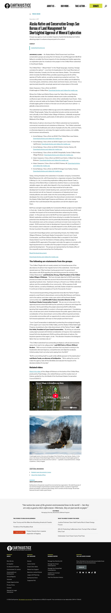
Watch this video (35, 371)
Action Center (31, 564)
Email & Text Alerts (32, 566)
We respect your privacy (25, 599)
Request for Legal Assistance (12, 591)
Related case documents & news (41, 472)
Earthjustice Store (32, 577)
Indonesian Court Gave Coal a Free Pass (71, 536)
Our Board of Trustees (13, 566)
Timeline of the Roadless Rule (23, 527)
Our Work (65, 6)
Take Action (80, 6)
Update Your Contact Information (54, 573)
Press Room (36, 14)
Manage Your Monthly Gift (55, 561)
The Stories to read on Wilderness (24, 518)
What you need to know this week (68, 518)
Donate (96, 6)
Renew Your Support (33, 569)
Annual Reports (11, 576)
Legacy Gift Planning (33, 575)
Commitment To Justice (14, 569)
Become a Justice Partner (34, 572)
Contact (9, 588)
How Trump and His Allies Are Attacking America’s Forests (32, 522)
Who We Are (10, 561)
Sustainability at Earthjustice (11, 573)
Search (106, 6)
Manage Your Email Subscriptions (53, 564)
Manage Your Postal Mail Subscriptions (55, 569)
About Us (50, 6)
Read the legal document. (38, 253)
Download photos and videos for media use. (63, 90)
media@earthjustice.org (38, 48)
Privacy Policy (11, 585)
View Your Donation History (55, 577)
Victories (9, 579)
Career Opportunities (13, 582)
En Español (10, 564)
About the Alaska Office (38, 475)
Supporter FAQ (31, 580)
